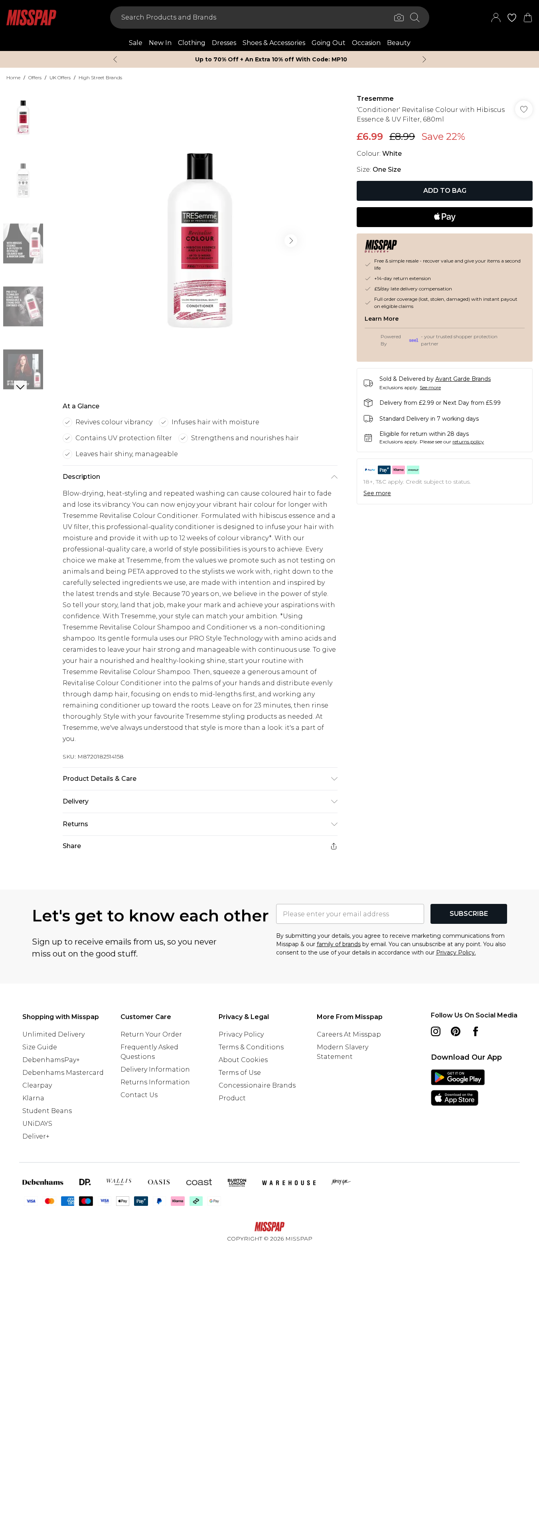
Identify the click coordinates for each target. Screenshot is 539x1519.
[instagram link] (435, 1031)
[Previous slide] (115, 59)
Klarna (33, 1098)
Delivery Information (155, 1069)
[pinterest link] (455, 1031)
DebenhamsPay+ (51, 1060)
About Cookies (243, 1060)
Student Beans (47, 1111)
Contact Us (139, 1095)
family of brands (339, 944)
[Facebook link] (475, 1031)
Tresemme (375, 98)
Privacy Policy (241, 1034)
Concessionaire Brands (257, 1085)
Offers (34, 77)
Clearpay (37, 1085)
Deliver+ (35, 1136)
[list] (200, 241)
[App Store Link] (458, 1087)
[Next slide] (424, 59)
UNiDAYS (37, 1123)
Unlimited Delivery (53, 1034)
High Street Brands (100, 77)
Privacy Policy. (456, 952)
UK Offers (60, 77)
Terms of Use (240, 1072)
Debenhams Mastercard (63, 1072)
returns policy (468, 442)
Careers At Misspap (349, 1034)
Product (232, 1098)
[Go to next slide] (290, 240)
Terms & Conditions (251, 1047)
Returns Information (155, 1082)
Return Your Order (151, 1034)
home (13, 77)
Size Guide (39, 1047)
